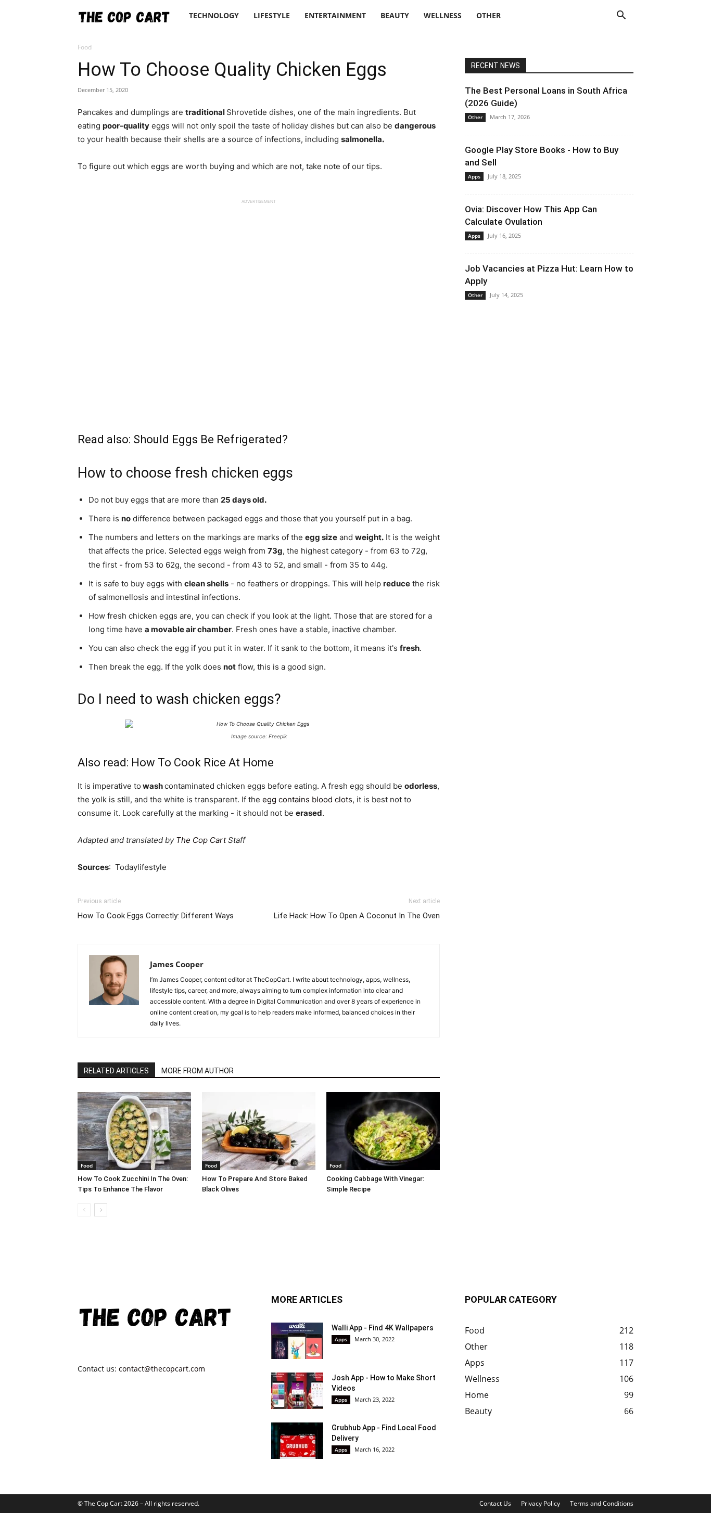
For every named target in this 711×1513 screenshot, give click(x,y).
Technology (214, 15)
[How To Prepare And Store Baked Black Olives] (258, 1131)
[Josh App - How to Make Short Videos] (297, 1391)
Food (87, 1165)
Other (488, 15)
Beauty (394, 15)
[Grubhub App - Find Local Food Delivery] (297, 1440)
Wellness (443, 15)
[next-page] (100, 1209)
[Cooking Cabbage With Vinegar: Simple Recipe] (383, 1131)
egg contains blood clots (307, 799)
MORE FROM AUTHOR (197, 1071)
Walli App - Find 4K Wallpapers (383, 1328)
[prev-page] (84, 1209)
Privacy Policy (540, 1503)
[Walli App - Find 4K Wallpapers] (297, 1341)
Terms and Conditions (601, 1503)
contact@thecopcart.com (162, 1369)
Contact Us (495, 1503)
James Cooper (177, 964)
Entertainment (335, 15)
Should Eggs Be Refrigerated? (210, 439)
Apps (474, 176)
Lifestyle (271, 15)
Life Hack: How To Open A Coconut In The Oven (357, 915)
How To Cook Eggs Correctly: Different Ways (156, 915)
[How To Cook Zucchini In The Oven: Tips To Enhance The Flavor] (134, 1131)
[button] (620, 16)
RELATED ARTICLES (116, 1071)
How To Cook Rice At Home (202, 762)
